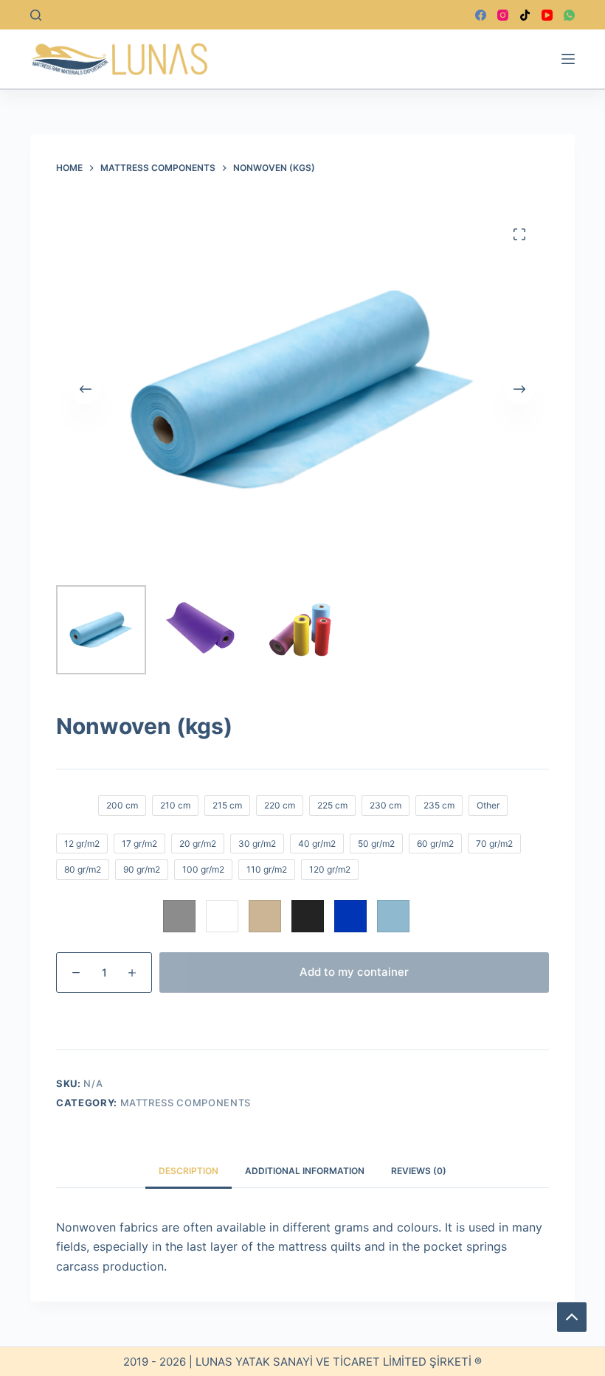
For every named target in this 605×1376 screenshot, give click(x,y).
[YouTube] (547, 15)
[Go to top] (572, 1317)
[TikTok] (524, 15)
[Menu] (568, 59)
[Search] (35, 15)
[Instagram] (502, 15)
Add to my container (354, 972)
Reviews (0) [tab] (418, 1170)
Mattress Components (185, 1102)
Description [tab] (188, 1170)
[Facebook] (480, 15)
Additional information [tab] (304, 1170)
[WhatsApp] (569, 15)
